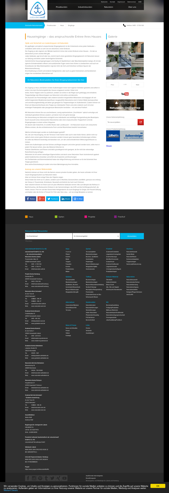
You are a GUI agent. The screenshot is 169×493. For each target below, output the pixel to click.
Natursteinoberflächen (133, 282)
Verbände (89, 331)
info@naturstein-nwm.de (38, 407)
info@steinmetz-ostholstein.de (39, 388)
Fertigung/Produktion (112, 308)
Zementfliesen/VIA (71, 308)
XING (58, 478)
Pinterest (40, 478)
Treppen (68, 262)
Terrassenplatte (70, 280)
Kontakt (112, 2)
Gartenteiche (89, 259)
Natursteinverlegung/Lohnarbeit (115, 315)
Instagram (34, 478)
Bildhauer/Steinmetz (112, 310)
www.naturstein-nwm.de (38, 410)
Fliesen (68, 254)
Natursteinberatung (132, 285)
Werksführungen (91, 310)
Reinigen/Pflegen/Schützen (134, 292)
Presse (68, 331)
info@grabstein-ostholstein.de (39, 356)
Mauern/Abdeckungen (92, 264)
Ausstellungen (90, 333)
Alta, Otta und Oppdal (112, 287)
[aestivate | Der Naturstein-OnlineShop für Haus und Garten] (125, 105)
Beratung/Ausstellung (112, 305)
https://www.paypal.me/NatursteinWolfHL (37, 469)
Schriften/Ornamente (112, 259)
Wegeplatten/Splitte (91, 267)
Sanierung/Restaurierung (133, 264)
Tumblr (46, 478)
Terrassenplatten (114, 122)
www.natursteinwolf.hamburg (39, 286)
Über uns (132, 7)
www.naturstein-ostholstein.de (40, 375)
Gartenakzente (90, 269)
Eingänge (68, 252)
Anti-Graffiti (129, 294)
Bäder (67, 259)
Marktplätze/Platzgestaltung (94, 290)
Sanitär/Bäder (130, 254)
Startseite (37, 10)
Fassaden (68, 264)
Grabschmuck (110, 262)
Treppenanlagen (131, 262)
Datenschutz (131, 2)
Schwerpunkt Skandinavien (114, 290)
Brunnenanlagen (91, 280)
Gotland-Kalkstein (111, 282)
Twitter (52, 478)
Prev (112, 85)
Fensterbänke (70, 269)
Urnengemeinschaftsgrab (113, 269)
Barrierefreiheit (90, 320)
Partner (88, 328)
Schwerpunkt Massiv (92, 297)
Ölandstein (109, 280)
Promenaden (89, 292)
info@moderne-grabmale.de (39, 338)
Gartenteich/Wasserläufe (73, 287)
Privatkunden (61, 7)
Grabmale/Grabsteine (112, 252)
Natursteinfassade (131, 252)
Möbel (67, 271)
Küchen (68, 257)
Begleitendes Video (125, 94)
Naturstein (108, 7)
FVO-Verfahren (90, 317)
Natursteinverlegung (132, 287)
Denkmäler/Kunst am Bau (93, 294)
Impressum (121, 2)
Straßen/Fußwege (91, 287)
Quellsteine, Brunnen (72, 285)
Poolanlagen (89, 262)
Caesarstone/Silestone (72, 305)
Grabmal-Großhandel (112, 264)
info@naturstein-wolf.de (38, 269)
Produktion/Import (111, 271)
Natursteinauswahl (131, 280)
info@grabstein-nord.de (38, 321)
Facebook (28, 478)
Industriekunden (85, 7)
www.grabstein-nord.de (38, 323)
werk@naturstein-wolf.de (38, 304)
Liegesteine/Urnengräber (113, 254)
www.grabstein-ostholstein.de (39, 358)
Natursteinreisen (91, 305)
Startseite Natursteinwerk (34, 25)
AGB (139, 2)
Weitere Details (11, 490)
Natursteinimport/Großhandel (114, 313)
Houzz (109, 145)
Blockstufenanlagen (91, 254)
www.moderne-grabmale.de (39, 341)
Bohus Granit (110, 285)
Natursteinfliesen (131, 257)
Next (137, 85)
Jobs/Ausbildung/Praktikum (114, 320)
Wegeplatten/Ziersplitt (72, 292)
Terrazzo (68, 310)
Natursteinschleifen (132, 290)
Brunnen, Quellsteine (92, 257)
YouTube (64, 478)
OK (157, 485)
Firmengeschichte (111, 317)
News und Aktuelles (71, 328)
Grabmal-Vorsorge (111, 257)
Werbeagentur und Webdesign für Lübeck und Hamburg (102, 481)
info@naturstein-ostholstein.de (40, 373)
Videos (68, 333)
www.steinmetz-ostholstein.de (40, 390)
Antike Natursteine (91, 313)
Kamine (68, 267)
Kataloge (68, 335)
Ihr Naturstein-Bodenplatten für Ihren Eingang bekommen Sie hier (56, 79)
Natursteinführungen (92, 308)
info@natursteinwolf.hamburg (39, 284)
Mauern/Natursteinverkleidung (94, 285)
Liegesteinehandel (111, 267)
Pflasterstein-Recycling (92, 315)
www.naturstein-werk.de (38, 306)
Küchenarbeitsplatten (132, 259)
